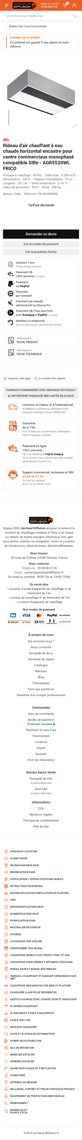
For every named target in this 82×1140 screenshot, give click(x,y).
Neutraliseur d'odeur (25, 927)
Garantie (41, 754)
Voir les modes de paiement (41, 244)
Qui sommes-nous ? (41, 641)
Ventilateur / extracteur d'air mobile (36, 879)
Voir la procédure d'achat (41, 251)
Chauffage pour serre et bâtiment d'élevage (41, 962)
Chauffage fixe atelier (26, 941)
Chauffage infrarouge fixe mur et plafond (40, 985)
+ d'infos (39, 276)
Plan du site (41, 826)
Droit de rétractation (41, 760)
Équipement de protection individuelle (37, 1096)
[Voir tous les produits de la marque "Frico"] (6, 139)
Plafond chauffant (24, 1006)
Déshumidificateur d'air (26, 906)
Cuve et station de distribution (32, 1033)
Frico (17, 193)
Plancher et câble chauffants (32, 1013)
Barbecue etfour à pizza (19, 1111)
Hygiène (15, 934)
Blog (41, 677)
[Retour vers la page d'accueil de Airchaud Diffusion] (24, 5)
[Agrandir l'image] (74, 125)
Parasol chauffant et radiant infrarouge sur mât (43, 977)
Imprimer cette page (19, 378)
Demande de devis (41, 653)
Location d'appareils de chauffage (40, 602)
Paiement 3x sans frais (41, 730)
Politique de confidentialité (41, 820)
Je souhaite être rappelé (51, 378)
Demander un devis (41, 234)
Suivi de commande (41, 714)
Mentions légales (41, 814)
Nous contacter (41, 647)
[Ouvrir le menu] (6, 5)
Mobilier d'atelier (22, 1054)
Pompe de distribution (25, 1040)
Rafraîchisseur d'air (24, 865)
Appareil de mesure (23, 1082)
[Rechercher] (75, 16)
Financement (41, 736)
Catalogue (41, 665)
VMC (13, 899)
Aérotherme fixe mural (26, 948)
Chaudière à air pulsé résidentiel (33, 992)
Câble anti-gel (20, 1020)
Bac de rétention (22, 1047)
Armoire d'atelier (22, 1061)
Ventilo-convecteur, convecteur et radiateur (43, 999)
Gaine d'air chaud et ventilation (33, 1068)
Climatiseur (18, 858)
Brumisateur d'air (22, 872)
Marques (41, 671)
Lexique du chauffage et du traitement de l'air (40, 597)
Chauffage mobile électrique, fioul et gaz (40, 955)
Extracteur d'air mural (26, 886)
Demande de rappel (41, 659)
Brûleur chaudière (23, 1027)
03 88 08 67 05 (33, 476)
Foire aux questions (41, 689)
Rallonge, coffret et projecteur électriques (42, 1089)
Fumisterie (17, 1075)
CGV (41, 808)
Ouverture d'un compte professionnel (41, 695)
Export (41, 748)
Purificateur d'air (22, 920)
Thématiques (41, 683)
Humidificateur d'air (24, 913)
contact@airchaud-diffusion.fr (44, 572)
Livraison (41, 742)
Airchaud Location (23, 851)
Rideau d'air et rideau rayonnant (33, 969)
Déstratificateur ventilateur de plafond (39, 893)
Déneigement (19, 1103)
